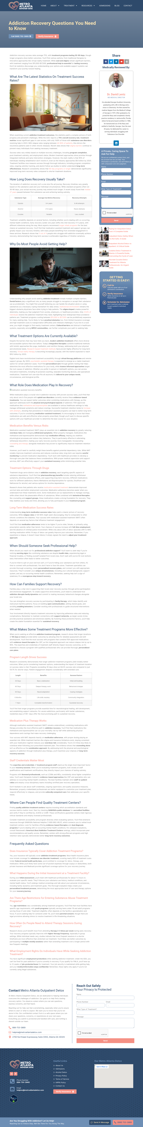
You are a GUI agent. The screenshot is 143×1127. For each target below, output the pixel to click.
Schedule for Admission (118, 302)
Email (103, 182)
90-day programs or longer (60, 169)
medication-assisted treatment (56, 487)
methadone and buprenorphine (35, 405)
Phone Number (107, 174)
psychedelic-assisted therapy (42, 361)
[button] (105, 61)
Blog (117, 6)
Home (43, 6)
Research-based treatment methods (41, 349)
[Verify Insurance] (104, 294)
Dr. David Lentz (116, 94)
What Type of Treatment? (111, 189)
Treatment (69, 6)
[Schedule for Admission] (104, 303)
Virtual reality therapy (26, 352)
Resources (87, 6)
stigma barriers (76, 146)
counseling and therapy (19, 444)
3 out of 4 (43, 233)
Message (104, 196)
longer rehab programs (68, 225)
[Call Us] (104, 286)
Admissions (104, 6)
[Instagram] (11, 1074)
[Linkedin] (116, 143)
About (53, 6)
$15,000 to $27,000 (58, 317)
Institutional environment (69, 307)
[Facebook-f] (15, 1074)
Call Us (110, 285)
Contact (128, 6)
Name (103, 167)
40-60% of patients (64, 143)
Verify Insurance (115, 294)
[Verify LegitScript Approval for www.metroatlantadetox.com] (13, 1102)
